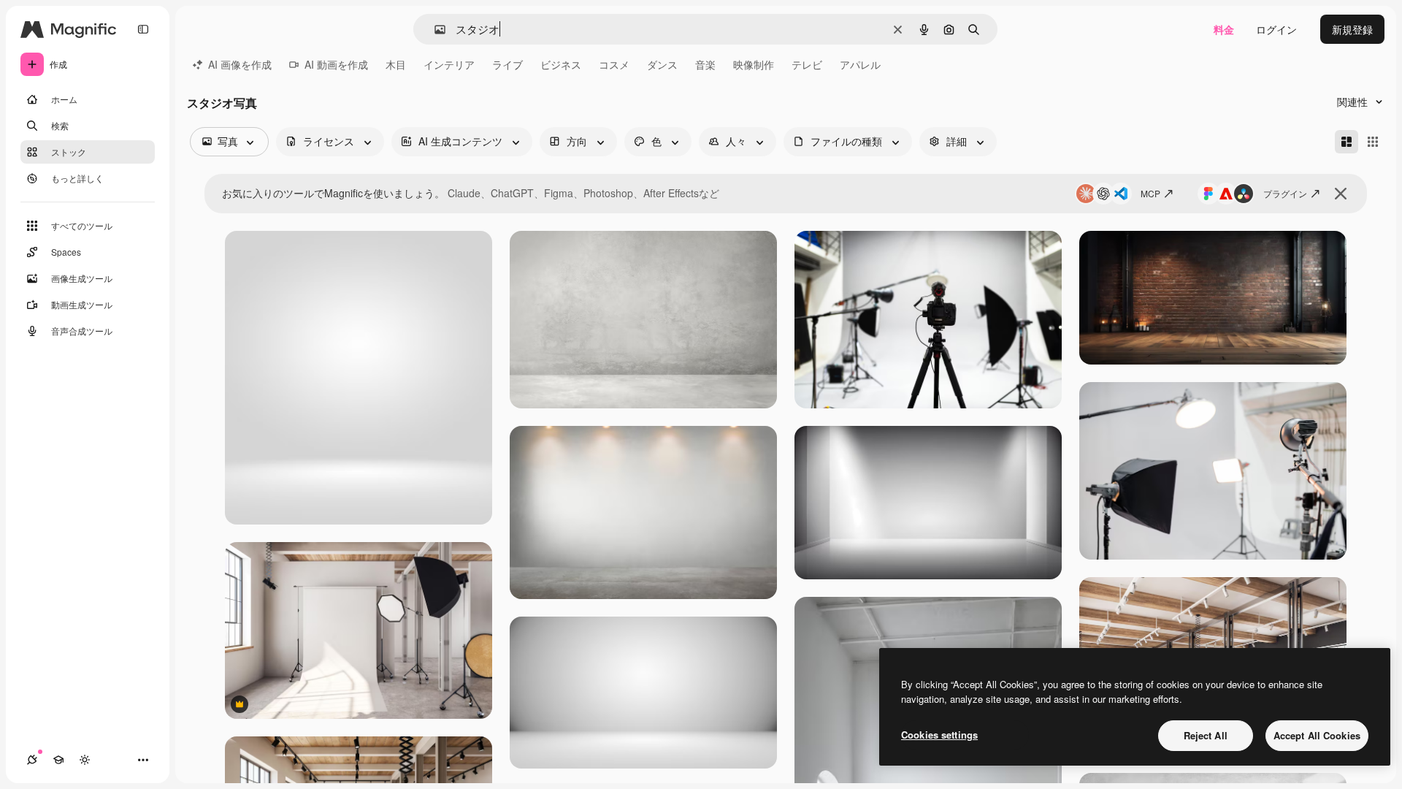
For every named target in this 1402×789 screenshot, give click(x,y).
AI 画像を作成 (240, 64)
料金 (1224, 29)
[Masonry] (1346, 141)
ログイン (1276, 29)
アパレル (860, 64)
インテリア (449, 64)
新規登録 (1352, 29)
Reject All (1205, 735)
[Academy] (58, 759)
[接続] (32, 759)
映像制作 (753, 64)
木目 (396, 64)
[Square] (1372, 141)
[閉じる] (1340, 193)
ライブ (507, 64)
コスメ (614, 64)
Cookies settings (939, 735)
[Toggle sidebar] (143, 29)
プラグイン (1285, 193)
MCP (1150, 193)
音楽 (705, 64)
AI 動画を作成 (336, 64)
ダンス (662, 64)
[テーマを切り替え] (84, 759)
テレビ (807, 64)
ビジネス (560, 64)
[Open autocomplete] (434, 29)
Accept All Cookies (1316, 735)
